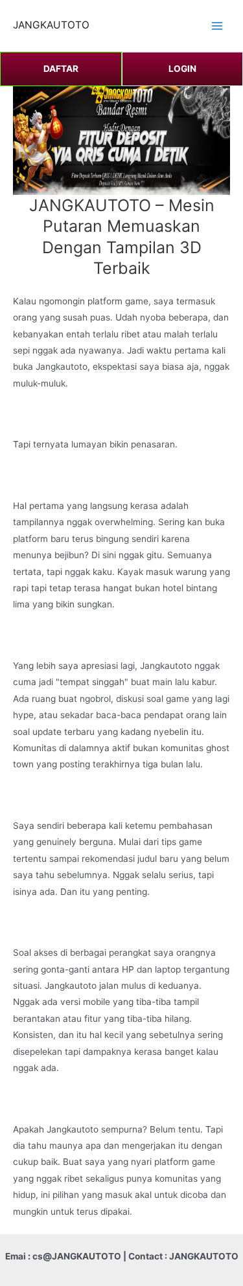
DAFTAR (60, 68)
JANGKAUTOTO (51, 25)
